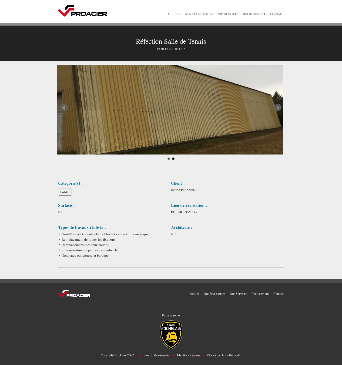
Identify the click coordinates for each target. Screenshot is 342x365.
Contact (277, 14)
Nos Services (228, 14)
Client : (178, 183)
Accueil (174, 14)
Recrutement (254, 14)
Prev (64, 107)
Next (278, 107)
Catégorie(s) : (70, 183)
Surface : (66, 205)
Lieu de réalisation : (189, 205)
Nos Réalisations (199, 14)
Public (64, 192)
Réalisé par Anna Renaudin (224, 355)
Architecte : (181, 227)
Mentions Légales (188, 355)
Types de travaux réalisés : (82, 227)
